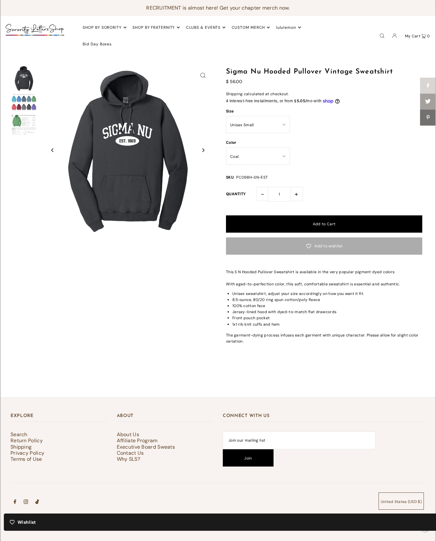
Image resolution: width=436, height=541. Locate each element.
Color (231, 142)
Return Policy (27, 440)
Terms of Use (26, 459)
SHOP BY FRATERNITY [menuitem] (153, 27)
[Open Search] (382, 35)
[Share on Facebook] (428, 86)
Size (230, 111)
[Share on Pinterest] (428, 118)
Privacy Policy (27, 453)
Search (19, 434)
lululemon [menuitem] (286, 27)
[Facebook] (15, 502)
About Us (128, 434)
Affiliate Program (137, 440)
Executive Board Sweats (146, 447)
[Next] (203, 150)
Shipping (234, 94)
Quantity (236, 194)
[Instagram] (26, 502)
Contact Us (130, 453)
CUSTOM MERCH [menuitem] (248, 27)
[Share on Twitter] (428, 102)
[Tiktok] (37, 502)
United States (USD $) (401, 501)
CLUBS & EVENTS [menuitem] (203, 27)
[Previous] (53, 150)
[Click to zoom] (203, 75)
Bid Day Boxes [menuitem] (97, 44)
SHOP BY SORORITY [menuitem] (102, 27)
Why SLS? (128, 459)
